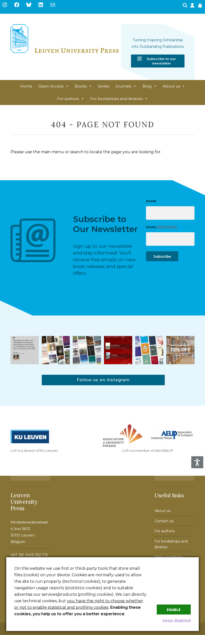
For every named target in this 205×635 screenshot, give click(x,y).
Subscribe (162, 256)
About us (171, 86)
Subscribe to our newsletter (161, 61)
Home (26, 86)
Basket (200, 6)
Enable (174, 609)
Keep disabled (176, 620)
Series (103, 86)
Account (192, 6)
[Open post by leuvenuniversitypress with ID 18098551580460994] (180, 350)
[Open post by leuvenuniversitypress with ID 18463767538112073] (118, 350)
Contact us (164, 521)
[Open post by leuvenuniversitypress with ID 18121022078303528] (24, 350)
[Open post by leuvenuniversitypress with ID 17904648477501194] (56, 350)
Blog (147, 86)
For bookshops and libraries (116, 98)
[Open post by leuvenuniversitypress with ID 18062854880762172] (87, 350)
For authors (68, 98)
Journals (123, 86)
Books (81, 86)
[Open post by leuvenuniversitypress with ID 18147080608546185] (149, 350)
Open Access (51, 86)
